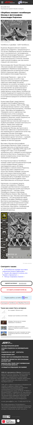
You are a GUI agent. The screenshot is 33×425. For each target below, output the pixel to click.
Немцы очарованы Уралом (13, 277)
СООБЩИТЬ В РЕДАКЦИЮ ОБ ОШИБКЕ (14, 367)
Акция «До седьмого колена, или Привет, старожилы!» (14, 274)
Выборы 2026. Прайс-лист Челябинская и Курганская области (15, 364)
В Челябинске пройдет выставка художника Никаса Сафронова (15, 270)
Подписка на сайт (8, 352)
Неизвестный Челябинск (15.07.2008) (17, 315)
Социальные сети (8, 354)
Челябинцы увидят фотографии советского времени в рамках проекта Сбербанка (18, 328)
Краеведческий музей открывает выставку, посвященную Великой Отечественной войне (19, 333)
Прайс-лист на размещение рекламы (14, 357)
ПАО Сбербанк (5, 41)
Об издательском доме (10, 346)
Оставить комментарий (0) (16, 290)
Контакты (20, 352)
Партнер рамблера (16, 416)
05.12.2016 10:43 (5, 7)
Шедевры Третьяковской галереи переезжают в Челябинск (17, 322)
